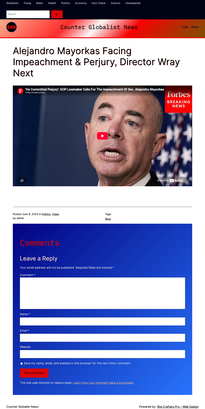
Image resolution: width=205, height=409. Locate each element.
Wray (108, 218)
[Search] (57, 14)
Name (25, 314)
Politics (46, 214)
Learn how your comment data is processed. (103, 382)
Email (24, 330)
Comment (28, 275)
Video (55, 214)
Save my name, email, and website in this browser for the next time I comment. (77, 363)
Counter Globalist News (99, 27)
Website (25, 347)
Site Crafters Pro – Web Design (178, 406)
